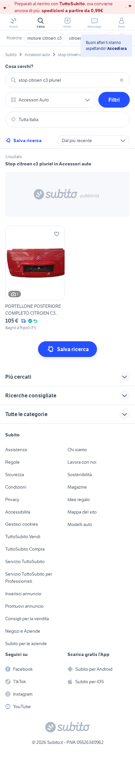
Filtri (114, 99)
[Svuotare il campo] (121, 80)
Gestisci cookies (21, 524)
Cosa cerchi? (19, 66)
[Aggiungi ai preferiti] (56, 234)
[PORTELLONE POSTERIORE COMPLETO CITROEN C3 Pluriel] (35, 278)
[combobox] (67, 80)
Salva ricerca (27, 140)
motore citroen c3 (44, 38)
